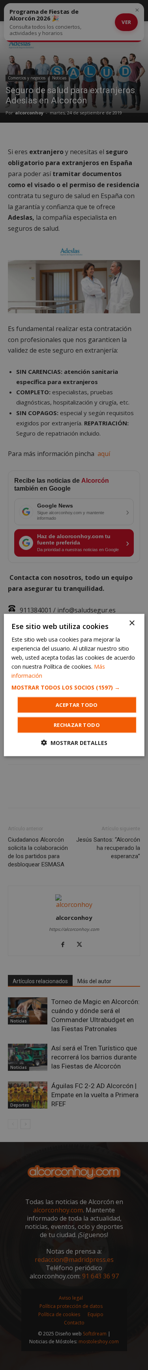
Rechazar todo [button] (77, 724)
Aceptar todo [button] (77, 704)
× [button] (132, 623)
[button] (73, 687)
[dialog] (74, 685)
